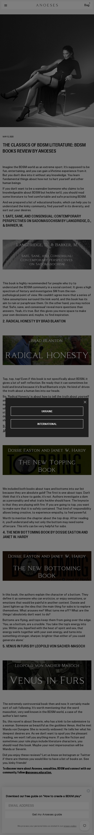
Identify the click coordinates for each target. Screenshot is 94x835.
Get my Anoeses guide (47, 814)
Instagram (8, 814)
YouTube (7, 826)
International (47, 424)
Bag (87, 5)
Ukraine (47, 411)
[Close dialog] (88, 791)
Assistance (10, 798)
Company (9, 791)
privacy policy (70, 826)
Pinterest (8, 822)
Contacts (9, 805)
